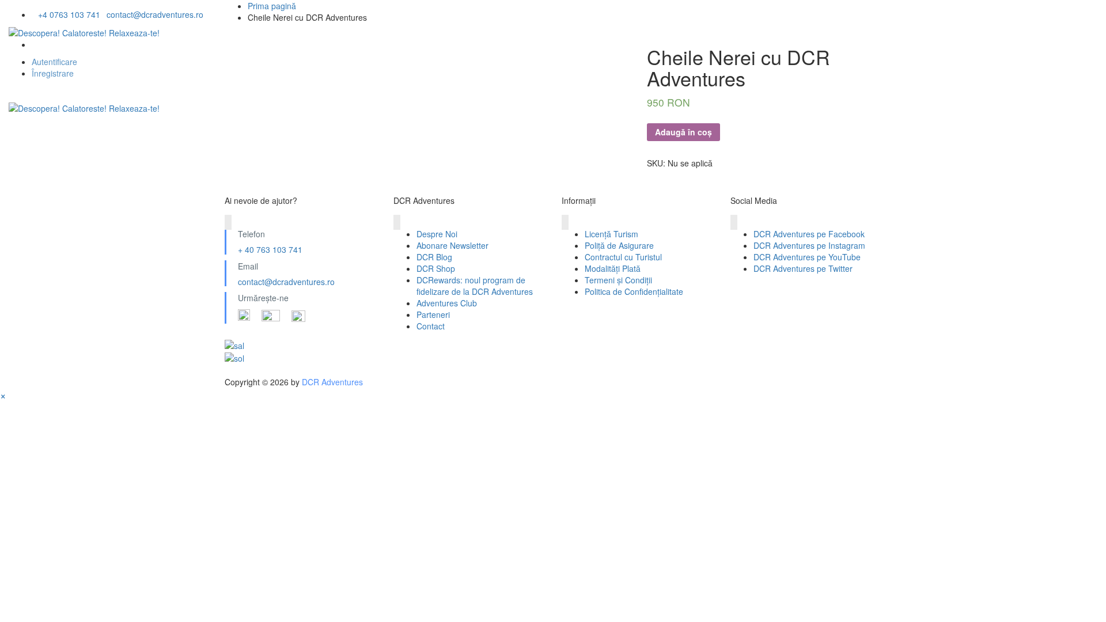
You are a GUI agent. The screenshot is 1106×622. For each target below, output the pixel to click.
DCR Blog (434, 257)
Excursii (214, 134)
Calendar (286, 134)
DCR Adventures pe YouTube (807, 257)
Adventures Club (446, 303)
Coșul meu (524, 134)
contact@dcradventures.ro (286, 281)
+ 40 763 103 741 (270, 249)
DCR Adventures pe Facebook (809, 234)
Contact (430, 326)
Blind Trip (363, 134)
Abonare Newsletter (452, 245)
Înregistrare (53, 73)
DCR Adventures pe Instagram (809, 245)
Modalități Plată (613, 268)
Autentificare (54, 61)
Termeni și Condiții (618, 280)
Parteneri (433, 314)
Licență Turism (611, 234)
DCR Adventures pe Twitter (803, 268)
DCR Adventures (332, 382)
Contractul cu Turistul (623, 257)
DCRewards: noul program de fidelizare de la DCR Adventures (474, 285)
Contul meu (606, 134)
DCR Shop (435, 268)
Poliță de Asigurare (619, 245)
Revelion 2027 (134, 134)
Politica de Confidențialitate (634, 291)
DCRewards (443, 134)
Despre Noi (47, 134)
